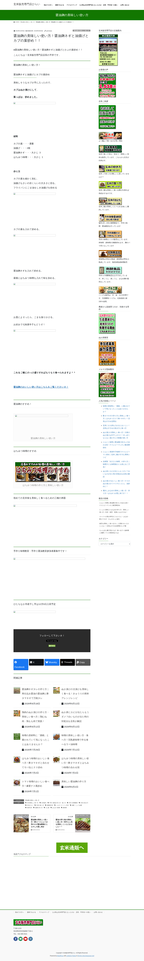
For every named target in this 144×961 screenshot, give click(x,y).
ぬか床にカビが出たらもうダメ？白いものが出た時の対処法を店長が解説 (75, 716)
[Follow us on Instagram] (30, 939)
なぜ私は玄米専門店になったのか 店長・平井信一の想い (71, 912)
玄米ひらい (30, 805)
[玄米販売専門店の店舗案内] (108, 50)
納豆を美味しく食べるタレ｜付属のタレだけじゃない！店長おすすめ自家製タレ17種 (114, 525)
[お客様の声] (107, 85)
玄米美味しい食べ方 (32, 803)
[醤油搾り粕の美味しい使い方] (82, 822)
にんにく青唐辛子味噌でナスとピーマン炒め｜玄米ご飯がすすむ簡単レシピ (116, 454)
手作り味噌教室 (73, 803)
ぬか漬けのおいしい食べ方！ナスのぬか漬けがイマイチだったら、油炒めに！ (116, 483)
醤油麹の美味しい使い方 (81, 30)
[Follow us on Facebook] (15, 939)
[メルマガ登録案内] (107, 385)
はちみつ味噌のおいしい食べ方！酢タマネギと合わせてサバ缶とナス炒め (35, 763)
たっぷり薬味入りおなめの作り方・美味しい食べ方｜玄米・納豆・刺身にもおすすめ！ (114, 511)
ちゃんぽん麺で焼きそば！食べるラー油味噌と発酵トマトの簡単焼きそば (114, 532)
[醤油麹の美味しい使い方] (21, 822)
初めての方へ (19, 912)
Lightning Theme (71, 956)
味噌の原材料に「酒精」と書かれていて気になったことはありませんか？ (36, 740)
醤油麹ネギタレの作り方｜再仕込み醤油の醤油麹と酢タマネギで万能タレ (35, 693)
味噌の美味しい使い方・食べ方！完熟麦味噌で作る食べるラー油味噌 (74, 740)
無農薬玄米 (50, 805)
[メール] (20, 939)
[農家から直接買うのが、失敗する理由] (107, 323)
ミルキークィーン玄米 (62, 805)
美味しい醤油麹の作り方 (73, 781)
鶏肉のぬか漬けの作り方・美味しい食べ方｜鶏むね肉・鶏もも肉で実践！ (35, 716)
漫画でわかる (31, 912)
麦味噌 (65, 807)
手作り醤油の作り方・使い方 (57, 803)
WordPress (60, 956)
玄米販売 (43, 803)
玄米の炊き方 (84, 803)
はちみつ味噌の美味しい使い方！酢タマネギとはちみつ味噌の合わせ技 (75, 763)
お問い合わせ (98, 912)
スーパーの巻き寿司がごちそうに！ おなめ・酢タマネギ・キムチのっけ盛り (114, 518)
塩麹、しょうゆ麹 (77, 805)
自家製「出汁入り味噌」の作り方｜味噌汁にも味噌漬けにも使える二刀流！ (116, 464)
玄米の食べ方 (40, 805)
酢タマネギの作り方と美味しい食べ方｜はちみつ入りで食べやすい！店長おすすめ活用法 (116, 418)
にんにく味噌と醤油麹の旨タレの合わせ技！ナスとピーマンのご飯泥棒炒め (116, 445)
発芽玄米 (29, 807)
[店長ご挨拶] (107, 117)
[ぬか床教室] (107, 353)
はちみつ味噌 (56, 807)
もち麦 (47, 807)
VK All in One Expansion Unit (86, 956)
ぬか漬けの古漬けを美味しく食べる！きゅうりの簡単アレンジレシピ (75, 693)
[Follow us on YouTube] (25, 939)
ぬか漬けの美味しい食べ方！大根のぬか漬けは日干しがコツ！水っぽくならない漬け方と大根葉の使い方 (116, 435)
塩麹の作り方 (39, 807)
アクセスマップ (44, 912)
